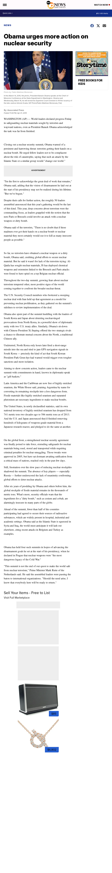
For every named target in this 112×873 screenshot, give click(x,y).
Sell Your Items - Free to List (27, 593)
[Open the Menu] (4, 5)
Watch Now (101, 5)
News (7, 25)
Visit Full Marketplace (17, 598)
